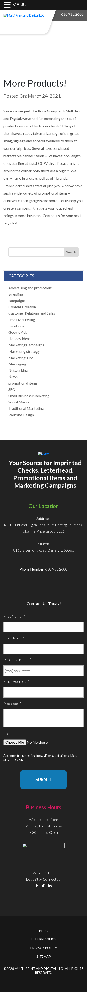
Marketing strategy (24, 351)
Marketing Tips (20, 357)
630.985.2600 (72, 14)
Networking (18, 370)
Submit (43, 779)
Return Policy (43, 939)
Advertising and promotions (30, 288)
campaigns (17, 300)
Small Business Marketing (28, 395)
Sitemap (43, 956)
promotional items (23, 383)
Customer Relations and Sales (31, 313)
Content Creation (22, 307)
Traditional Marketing (26, 408)
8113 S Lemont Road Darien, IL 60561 (43, 550)
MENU (19, 4)
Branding (15, 294)
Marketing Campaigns (26, 345)
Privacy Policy (43, 948)
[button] (8, 5)
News (13, 376)
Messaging (17, 364)
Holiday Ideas (19, 338)
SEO (11, 389)
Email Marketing (21, 319)
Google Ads (17, 332)
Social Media (18, 402)
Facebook (16, 326)
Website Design (21, 415)
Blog (43, 931)
